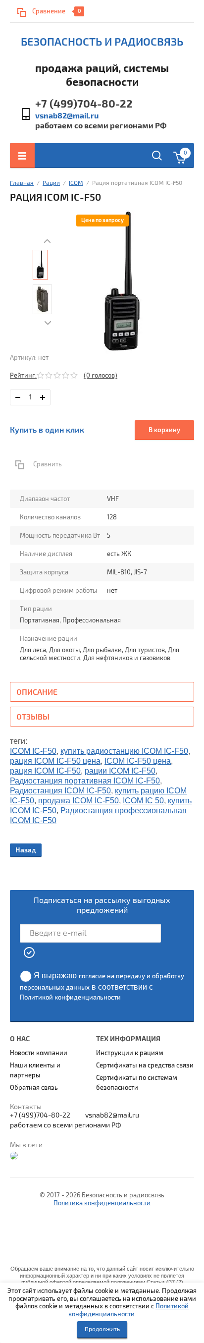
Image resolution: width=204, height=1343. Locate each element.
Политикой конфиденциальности (128, 1310)
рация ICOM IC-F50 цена (55, 761)
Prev (47, 241)
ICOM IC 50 (143, 800)
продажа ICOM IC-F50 (78, 800)
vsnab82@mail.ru (67, 116)
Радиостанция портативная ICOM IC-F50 (85, 781)
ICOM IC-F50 (33, 751)
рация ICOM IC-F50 (45, 771)
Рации (51, 183)
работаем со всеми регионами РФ (100, 126)
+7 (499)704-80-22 (84, 104)
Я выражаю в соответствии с (102, 986)
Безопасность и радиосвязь (102, 42)
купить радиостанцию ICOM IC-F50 (124, 751)
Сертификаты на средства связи (145, 1065)
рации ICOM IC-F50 (120, 771)
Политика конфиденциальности (102, 1203)
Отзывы (33, 717)
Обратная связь (34, 1088)
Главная (22, 183)
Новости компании (38, 1053)
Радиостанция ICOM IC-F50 (60, 790)
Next (47, 323)
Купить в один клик (47, 430)
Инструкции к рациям (129, 1053)
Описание (36, 692)
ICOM (76, 183)
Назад (25, 850)
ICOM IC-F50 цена (137, 761)
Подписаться (30, 952)
